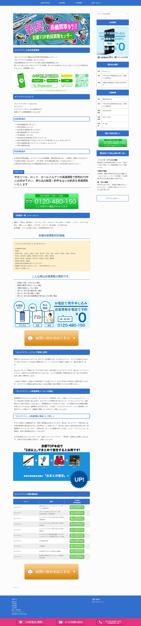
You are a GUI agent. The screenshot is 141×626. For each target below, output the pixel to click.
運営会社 (14, 602)
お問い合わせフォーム (98, 602)
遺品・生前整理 (16, 610)
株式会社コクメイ (106, 71)
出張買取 (14, 604)
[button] (127, 14)
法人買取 (14, 608)
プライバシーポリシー (112, 198)
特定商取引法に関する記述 (19, 614)
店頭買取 (14, 606)
